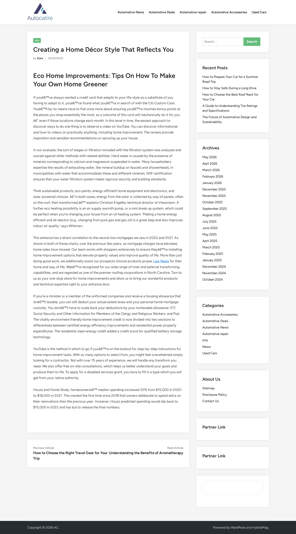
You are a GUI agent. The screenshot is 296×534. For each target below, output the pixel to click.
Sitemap (208, 388)
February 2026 (212, 176)
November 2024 (214, 273)
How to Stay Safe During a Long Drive (229, 88)
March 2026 (211, 170)
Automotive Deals (162, 12)
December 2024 (214, 267)
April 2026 (209, 163)
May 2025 (209, 234)
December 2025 (214, 189)
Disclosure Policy (214, 395)
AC (56, 527)
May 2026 (209, 157)
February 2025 (212, 254)
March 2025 (211, 247)
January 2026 (212, 183)
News (206, 347)
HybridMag (260, 527)
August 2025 (211, 215)
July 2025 (209, 221)
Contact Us (210, 401)
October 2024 (212, 279)
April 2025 (209, 241)
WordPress (238, 527)
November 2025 (214, 196)
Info (37, 40)
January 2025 (212, 260)
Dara (40, 58)
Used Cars (259, 12)
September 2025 (214, 209)
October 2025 (212, 202)
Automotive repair (193, 12)
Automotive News (131, 12)
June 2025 (210, 228)
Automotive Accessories (229, 12)
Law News (161, 261)
